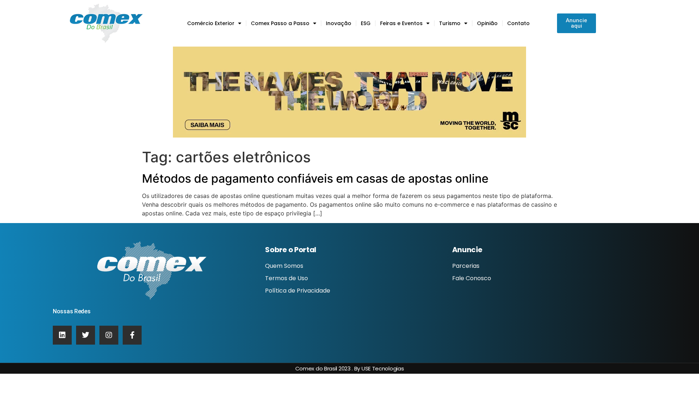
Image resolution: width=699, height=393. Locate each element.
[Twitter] (85, 335)
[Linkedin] (62, 335)
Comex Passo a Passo (280, 23)
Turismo (450, 23)
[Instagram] (108, 335)
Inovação (338, 23)
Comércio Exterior (210, 23)
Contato (518, 23)
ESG (366, 23)
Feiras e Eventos (401, 23)
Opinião (487, 23)
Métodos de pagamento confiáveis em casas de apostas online (315, 178)
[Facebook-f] (132, 335)
